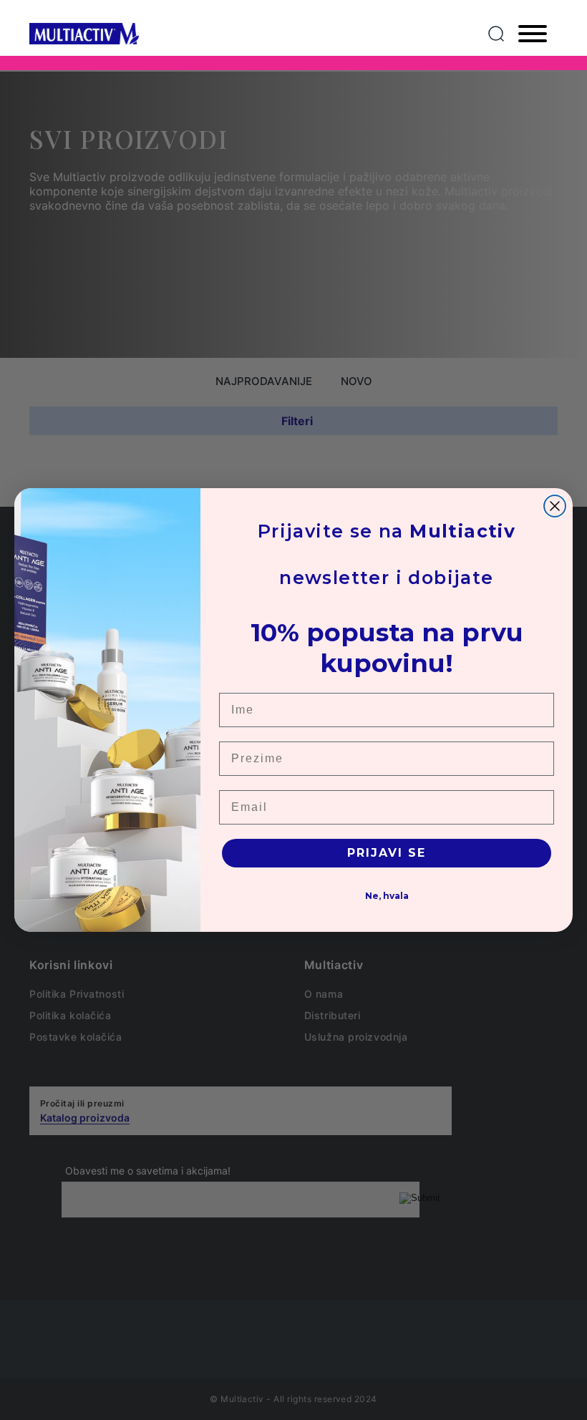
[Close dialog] (555, 506)
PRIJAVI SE (386, 853)
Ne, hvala (387, 895)
